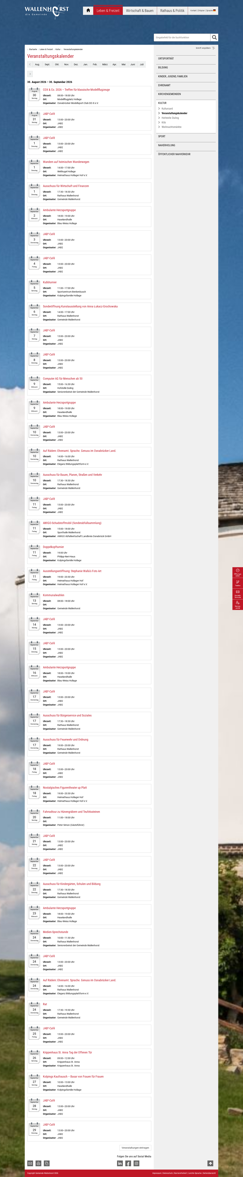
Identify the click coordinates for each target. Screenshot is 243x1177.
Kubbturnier (50, 282)
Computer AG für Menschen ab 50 (62, 378)
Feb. (95, 64)
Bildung (163, 67)
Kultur (162, 103)
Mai (123, 64)
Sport (161, 136)
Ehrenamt (164, 85)
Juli (141, 64)
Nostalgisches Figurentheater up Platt (65, 787)
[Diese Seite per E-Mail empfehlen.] (30, 1163)
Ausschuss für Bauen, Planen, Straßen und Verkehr (72, 474)
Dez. (76, 64)
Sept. (47, 64)
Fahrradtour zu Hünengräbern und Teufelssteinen (71, 811)
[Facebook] (128, 1163)
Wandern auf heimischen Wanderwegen (66, 162)
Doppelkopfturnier (53, 547)
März (105, 64)
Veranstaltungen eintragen (135, 1147)
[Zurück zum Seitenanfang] (210, 1163)
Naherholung (166, 145)
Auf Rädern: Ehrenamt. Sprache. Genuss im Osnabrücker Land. (79, 450)
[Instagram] (136, 1163)
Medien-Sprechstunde (55, 932)
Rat (45, 1004)
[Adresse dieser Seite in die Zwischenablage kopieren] (47, 1163)
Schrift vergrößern (203, 48)
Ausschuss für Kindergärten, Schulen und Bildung (72, 884)
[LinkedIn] (120, 1163)
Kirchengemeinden (169, 94)
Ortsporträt (166, 58)
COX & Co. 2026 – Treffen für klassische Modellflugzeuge (76, 89)
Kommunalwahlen (53, 595)
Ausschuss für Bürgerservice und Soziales (67, 715)
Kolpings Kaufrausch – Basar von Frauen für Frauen (73, 1076)
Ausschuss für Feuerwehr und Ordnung (65, 739)
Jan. (85, 64)
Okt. (57, 64)
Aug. (37, 64)
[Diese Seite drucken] (38, 1163)
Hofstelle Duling (170, 117)
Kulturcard (167, 108)
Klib (164, 122)
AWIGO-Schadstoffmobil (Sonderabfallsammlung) (72, 523)
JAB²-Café (49, 113)
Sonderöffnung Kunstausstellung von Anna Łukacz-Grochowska (80, 306)
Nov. (66, 64)
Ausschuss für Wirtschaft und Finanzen (66, 186)
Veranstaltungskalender (174, 113)
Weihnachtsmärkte (172, 127)
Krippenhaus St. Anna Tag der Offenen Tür (67, 1052)
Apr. (115, 64)
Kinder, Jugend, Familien (172, 76)
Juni (132, 64)
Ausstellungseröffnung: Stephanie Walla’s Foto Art (72, 571)
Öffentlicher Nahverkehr (174, 154)
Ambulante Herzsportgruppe (59, 210)
